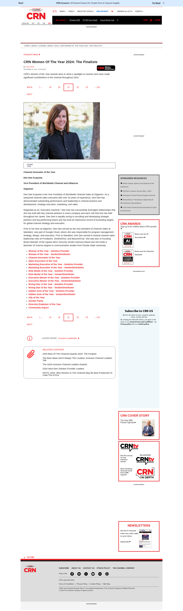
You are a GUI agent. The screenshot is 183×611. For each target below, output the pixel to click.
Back (29, 87)
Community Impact (39, 307)
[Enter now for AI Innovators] (128, 247)
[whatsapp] (106, 573)
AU (33, 23)
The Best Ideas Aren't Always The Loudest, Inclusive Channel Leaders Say (77, 359)
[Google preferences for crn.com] (106, 68)
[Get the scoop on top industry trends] (145, 460)
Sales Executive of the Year (43, 261)
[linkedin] (79, 573)
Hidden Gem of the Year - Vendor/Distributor (52, 294)
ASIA (24, 23)
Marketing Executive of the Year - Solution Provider (56, 264)
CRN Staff (30, 67)
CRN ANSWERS (102, 11)
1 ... (40, 87)
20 (59, 87)
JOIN (145, 20)
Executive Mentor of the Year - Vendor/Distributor (55, 281)
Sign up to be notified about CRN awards (138, 227)
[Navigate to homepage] (36, 19)
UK (44, 23)
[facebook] (72, 573)
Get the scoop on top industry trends (126, 458)
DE (38, 23)
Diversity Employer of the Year (45, 304)
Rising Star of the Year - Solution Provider (51, 284)
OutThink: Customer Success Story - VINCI (137, 191)
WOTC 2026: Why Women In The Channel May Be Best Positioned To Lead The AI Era (77, 374)
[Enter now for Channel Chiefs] (128, 264)
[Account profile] (151, 20)
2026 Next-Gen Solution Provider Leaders (63, 368)
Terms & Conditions (66, 584)
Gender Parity (36, 301)
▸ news (33, 46)
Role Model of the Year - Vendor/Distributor (51, 274)
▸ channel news (44, 46)
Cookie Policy (95, 584)
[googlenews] (99, 573)
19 (50, 87)
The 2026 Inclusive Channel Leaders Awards (65, 364)
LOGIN (157, 20)
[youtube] (92, 573)
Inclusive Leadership (67, 338)
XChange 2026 (74, 20)
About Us (76, 568)
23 (87, 87)
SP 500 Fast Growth (90, 20)
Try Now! (156, 3)
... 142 (97, 87)
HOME (27, 46)
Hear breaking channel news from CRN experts (126, 472)
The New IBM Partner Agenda (127, 421)
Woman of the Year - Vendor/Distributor (49, 254)
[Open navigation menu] (55, 11)
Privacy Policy (82, 584)
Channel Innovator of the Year (44, 257)
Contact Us (88, 568)
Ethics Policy (103, 568)
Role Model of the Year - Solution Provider (51, 271)
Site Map (106, 584)
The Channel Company (123, 568)
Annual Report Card (107, 20)
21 (68, 87)
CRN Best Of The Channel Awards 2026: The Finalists (69, 354)
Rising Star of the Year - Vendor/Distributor (51, 287)
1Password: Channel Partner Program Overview (139, 195)
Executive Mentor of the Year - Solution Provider (54, 277)
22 (78, 87)
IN (28, 23)
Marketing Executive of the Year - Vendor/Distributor (56, 267)
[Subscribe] (145, 547)
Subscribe (124, 542)
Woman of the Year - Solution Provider (49, 251)
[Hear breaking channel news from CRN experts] (145, 473)
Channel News (31, 54)
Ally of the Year (37, 297)
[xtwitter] (86, 573)
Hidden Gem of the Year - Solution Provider (51, 291)
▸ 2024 (55, 46)
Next (29, 94)
